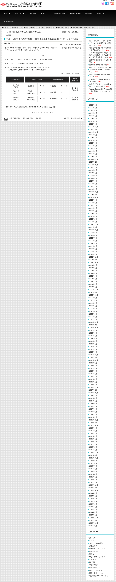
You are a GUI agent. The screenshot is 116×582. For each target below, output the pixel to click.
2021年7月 (93, 270)
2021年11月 (93, 260)
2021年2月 (93, 284)
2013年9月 (93, 526)
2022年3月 (93, 249)
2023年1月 (93, 222)
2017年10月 (93, 393)
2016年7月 (93, 433)
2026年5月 (93, 113)
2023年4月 (93, 213)
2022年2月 (93, 251)
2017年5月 (93, 406)
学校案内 (92, 559)
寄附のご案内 (90, 27)
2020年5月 (93, 308)
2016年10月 (93, 425)
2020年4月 (93, 311)
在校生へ (6, 27)
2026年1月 (93, 124)
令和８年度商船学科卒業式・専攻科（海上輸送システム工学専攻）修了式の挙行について (100, 55)
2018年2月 (93, 382)
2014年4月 (93, 507)
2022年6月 (93, 241)
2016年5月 (93, 439)
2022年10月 (93, 230)
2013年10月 (93, 523)
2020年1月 (93, 319)
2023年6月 (93, 208)
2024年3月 (93, 184)
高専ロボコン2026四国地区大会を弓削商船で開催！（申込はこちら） (100, 70)
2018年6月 (93, 371)
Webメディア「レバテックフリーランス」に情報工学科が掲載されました (100, 43)
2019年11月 (93, 325)
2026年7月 (93, 108)
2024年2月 (93, 186)
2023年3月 (93, 216)
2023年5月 (93, 211)
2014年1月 (93, 515)
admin (79, 44)
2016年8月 (93, 431)
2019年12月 (93, 322)
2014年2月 (93, 512)
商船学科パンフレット (97, 549)
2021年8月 (93, 268)
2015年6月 (93, 469)
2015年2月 (93, 480)
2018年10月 (93, 360)
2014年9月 (93, 493)
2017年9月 (93, 395)
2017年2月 (93, 414)
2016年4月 (93, 442)
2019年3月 (93, 347)
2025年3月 (93, 151)
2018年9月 (93, 363)
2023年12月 (93, 192)
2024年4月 (93, 181)
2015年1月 (93, 482)
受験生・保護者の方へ (47, 27)
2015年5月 (93, 471)
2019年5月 (93, 341)
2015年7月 (93, 466)
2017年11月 (93, 390)
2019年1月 (93, 352)
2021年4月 (93, 279)
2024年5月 (93, 178)
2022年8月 (93, 235)
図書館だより (94, 551)
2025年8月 (93, 137)
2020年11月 (93, 292)
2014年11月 (93, 488)
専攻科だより (94, 565)
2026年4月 (93, 116)
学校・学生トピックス (97, 557)
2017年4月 (93, 409)
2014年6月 (93, 501)
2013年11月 (93, 520)
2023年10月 (93, 197)
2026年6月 (93, 110)
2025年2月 (93, 154)
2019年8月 (93, 333)
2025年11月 (93, 129)
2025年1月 (93, 156)
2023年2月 (93, 219)
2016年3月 (93, 444)
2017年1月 (93, 417)
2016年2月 (93, 447)
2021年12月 (93, 257)
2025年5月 (93, 146)
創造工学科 (93, 546)
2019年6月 (93, 338)
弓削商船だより (94, 568)
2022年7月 (93, 238)
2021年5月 (93, 276)
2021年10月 (93, 262)
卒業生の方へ (17, 27)
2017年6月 (93, 404)
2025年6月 (93, 143)
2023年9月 (93, 200)
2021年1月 (93, 287)
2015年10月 (93, 458)
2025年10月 (93, 132)
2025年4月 (93, 148)
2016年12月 (93, 420)
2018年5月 (93, 374)
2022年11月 (93, 227)
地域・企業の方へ (30, 27)
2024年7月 (93, 173)
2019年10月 (93, 327)
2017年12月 (93, 387)
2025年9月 (93, 135)
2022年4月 (93, 246)
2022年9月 (93, 232)
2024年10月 (93, 165)
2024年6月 (93, 175)
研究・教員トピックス (97, 573)
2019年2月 (93, 349)
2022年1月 (93, 254)
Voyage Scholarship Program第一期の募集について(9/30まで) (100, 91)
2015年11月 (93, 455)
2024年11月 (93, 162)
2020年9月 (93, 298)
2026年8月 (93, 105)
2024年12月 (93, 159)
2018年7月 (93, 368)
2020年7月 (93, 303)
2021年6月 (93, 273)
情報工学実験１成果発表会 (71, 32)
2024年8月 (93, 170)
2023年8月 (93, 203)
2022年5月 (93, 243)
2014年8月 (93, 496)
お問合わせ (106, 0)
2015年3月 (93, 477)
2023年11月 (93, 194)
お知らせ (42, 112)
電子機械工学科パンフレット (99, 576)
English (112, 0)
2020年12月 (93, 289)
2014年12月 (93, 485)
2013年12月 (93, 518)
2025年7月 (93, 140)
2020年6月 (93, 306)
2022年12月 (93, 224)
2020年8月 (93, 300)
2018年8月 (93, 366)
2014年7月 (93, 499)
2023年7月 (93, 205)
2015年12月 (93, 452)
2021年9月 (93, 265)
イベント (92, 540)
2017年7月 (93, 401)
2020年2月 (93, 317)
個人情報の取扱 (77, 27)
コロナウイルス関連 (96, 543)
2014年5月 (93, 504)
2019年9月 (93, 330)
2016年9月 (93, 428)
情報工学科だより (95, 570)
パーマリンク (49, 112)
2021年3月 (93, 281)
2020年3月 (93, 314)
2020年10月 (93, 295)
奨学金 (91, 554)
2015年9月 (93, 461)
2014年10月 (93, 490)
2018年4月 (93, 376)
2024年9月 (93, 167)
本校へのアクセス (63, 27)
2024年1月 (93, 189)
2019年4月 (93, 344)
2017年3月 (93, 412)
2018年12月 (93, 355)
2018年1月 (93, 385)
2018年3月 (93, 379)
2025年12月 (93, 127)
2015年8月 (93, 463)
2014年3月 (93, 509)
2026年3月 (93, 118)
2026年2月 (93, 121)
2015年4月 (93, 474)
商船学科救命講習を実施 (99, 65)
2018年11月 (93, 357)
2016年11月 (93, 423)
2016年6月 (93, 436)
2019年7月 (93, 336)
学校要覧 (92, 562)
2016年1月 (93, 450)
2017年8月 (93, 398)
